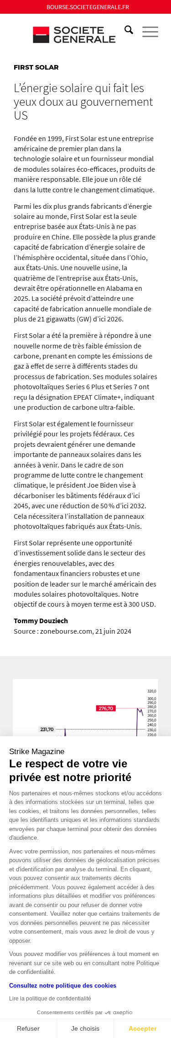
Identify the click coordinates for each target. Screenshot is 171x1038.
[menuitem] (88, 7)
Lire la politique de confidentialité (50, 998)
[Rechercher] (124, 31)
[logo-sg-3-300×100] (71, 31)
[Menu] (145, 31)
